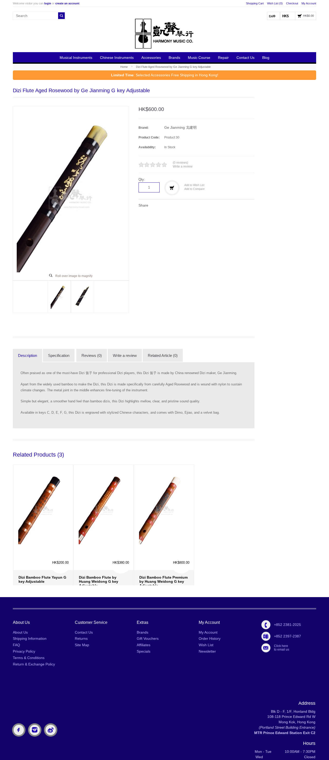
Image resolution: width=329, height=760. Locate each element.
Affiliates (143, 645)
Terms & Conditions (28, 658)
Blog (265, 57)
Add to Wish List (194, 185)
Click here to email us (281, 647)
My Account (308, 3)
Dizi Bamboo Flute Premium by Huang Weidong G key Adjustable (163, 558)
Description (27, 355)
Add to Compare (194, 188)
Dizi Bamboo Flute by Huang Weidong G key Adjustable (98, 558)
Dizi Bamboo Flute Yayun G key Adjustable (42, 556)
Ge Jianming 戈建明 (180, 127)
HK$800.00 (181, 540)
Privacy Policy (24, 651)
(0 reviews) (180, 162)
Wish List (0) (275, 3)
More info (44, 569)
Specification (58, 355)
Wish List (206, 645)
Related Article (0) (163, 355)
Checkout (292, 3)
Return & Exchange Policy (34, 664)
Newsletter (207, 651)
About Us (20, 632)
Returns (81, 638)
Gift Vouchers (148, 638)
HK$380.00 (121, 540)
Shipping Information (30, 638)
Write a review (183, 166)
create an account (67, 3)
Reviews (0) (91, 355)
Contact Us (245, 57)
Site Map (82, 645)
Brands (174, 57)
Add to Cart (25, 573)
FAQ (16, 645)
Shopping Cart (255, 3)
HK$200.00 (60, 540)
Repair (223, 57)
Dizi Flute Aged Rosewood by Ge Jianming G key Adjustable (173, 66)
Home (124, 66)
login (47, 3)
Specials (143, 651)
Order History (210, 638)
